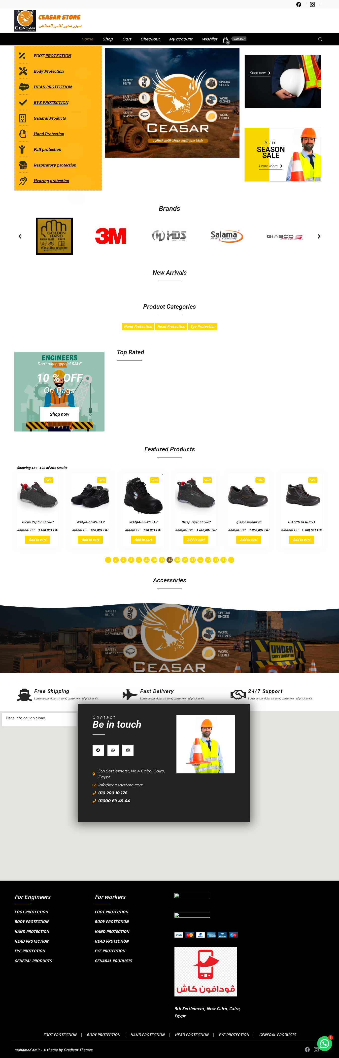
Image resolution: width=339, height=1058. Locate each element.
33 (178, 560)
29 (147, 560)
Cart (126, 39)
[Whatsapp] (113, 750)
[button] (20, 236)
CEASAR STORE (59, 17)
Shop (108, 39)
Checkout (150, 39)
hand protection (138, 326)
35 (193, 560)
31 (163, 560)
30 (155, 560)
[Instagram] (128, 750)
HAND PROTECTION (31, 931)
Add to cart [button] (37, 539)
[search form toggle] (320, 39)
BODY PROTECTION (31, 921)
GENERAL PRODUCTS (33, 961)
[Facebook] (98, 750)
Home (87, 39)
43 (216, 560)
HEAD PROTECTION (31, 941)
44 (224, 560)
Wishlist (209, 39)
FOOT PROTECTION (31, 912)
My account (180, 39)
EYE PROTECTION (29, 951)
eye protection (202, 326)
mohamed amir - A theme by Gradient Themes (53, 1050)
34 (186, 560)
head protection (171, 326)
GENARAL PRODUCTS (113, 961)
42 (209, 560)
